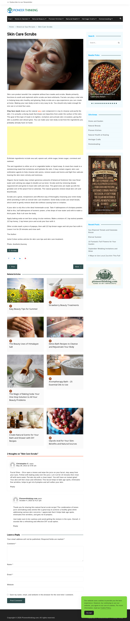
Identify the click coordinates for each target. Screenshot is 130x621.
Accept (89, 613)
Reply (12, 487)
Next (77, 267)
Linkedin (20, 258)
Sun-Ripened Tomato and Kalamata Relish (102, 95)
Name (10, 564)
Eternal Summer (94, 237)
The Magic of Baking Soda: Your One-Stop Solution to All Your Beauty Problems (24, 397)
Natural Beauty (38, 19)
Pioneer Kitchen (55, 19)
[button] (91, 103)
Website (10, 585)
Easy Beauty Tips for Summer (23, 309)
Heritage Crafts (88, 19)
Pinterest (26, 258)
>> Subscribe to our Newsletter (19, 2)
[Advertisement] (45, 140)
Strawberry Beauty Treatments (64, 305)
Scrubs (14, 250)
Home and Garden (95, 121)
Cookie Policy (106, 608)
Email (10, 574)
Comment (11, 544)
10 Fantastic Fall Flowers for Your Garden (102, 243)
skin (39, 111)
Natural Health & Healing (98, 135)
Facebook (9, 258)
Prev (13, 267)
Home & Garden (21, 19)
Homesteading (105, 19)
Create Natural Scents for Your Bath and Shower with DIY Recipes (24, 437)
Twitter (15, 258)
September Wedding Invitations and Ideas (102, 250)
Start (10, 19)
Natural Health (72, 19)
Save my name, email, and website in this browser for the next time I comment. (42, 595)
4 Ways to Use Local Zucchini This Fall (104, 256)
